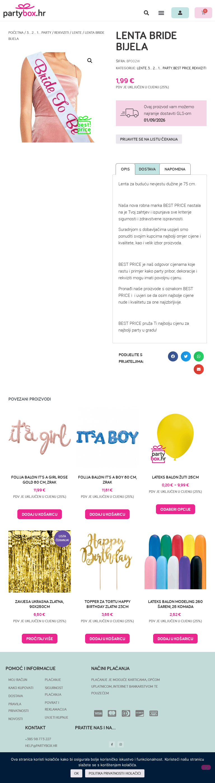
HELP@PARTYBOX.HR (41, 745)
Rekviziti (61, 32)
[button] (146, 12)
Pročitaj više (39, 638)
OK (76, 773)
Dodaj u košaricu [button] (39, 514)
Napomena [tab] (175, 169)
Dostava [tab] (147, 169)
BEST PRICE (182, 68)
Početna (16, 32)
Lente (77, 32)
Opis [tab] (125, 169)
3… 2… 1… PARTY (39, 32)
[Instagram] (121, 744)
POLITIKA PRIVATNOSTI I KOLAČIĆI (115, 773)
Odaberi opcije (175, 509)
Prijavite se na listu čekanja (149, 139)
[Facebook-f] (112, 744)
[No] (206, 767)
